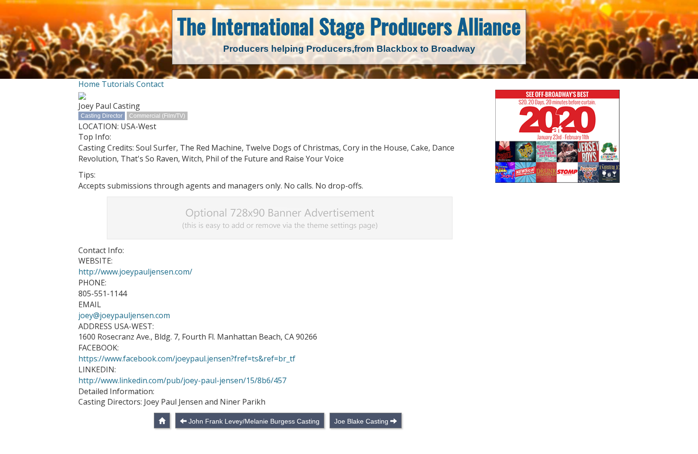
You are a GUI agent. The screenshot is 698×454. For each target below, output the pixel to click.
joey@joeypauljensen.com (124, 315)
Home (89, 84)
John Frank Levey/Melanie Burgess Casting (254, 421)
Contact (150, 84)
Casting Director (102, 116)
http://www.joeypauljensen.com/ (135, 271)
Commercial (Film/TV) (157, 116)
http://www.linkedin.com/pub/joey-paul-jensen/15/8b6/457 (182, 380)
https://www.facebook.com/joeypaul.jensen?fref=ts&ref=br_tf (186, 358)
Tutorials (118, 84)
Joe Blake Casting (361, 421)
